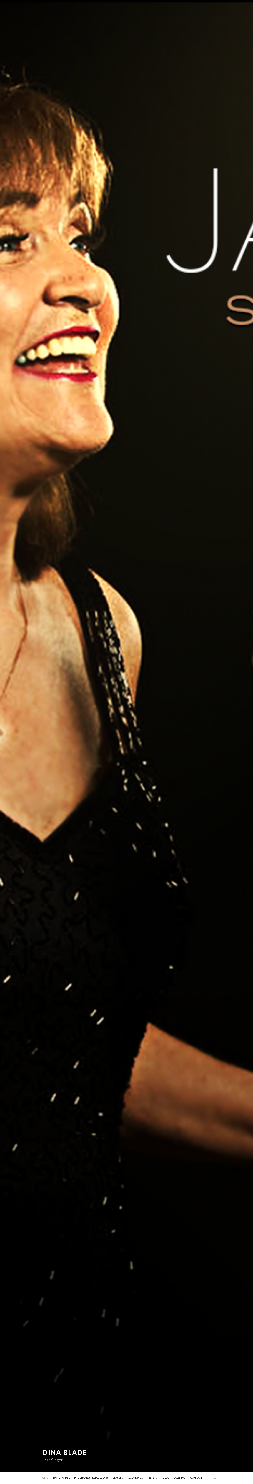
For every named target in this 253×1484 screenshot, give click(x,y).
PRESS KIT (153, 1477)
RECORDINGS (135, 1477)
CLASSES (118, 1477)
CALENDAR (179, 1477)
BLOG (166, 1477)
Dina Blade (65, 1452)
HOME (44, 1477)
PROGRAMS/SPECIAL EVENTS (91, 1477)
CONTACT (196, 1477)
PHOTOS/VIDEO (61, 1477)
